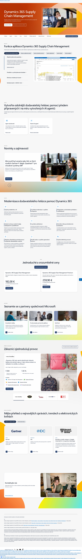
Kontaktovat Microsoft (23, 558)
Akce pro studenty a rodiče (58, 551)
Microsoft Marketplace (23, 554)
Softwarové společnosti (40, 554)
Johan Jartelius (40, 520)
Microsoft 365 (28, 553)
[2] (4, 534)
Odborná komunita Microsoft (13, 554)
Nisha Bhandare (41, 525)
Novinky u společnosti (57, 554)
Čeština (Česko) (3, 555)
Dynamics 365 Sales (23, 382)
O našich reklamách (64, 558)
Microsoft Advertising (35, 553)
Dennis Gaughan (54, 523)
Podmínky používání (50, 558)
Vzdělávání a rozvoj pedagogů (48, 551)
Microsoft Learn (64, 553)
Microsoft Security (14, 553)
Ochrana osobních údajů (32, 558)
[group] (40, 167)
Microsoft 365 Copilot (43, 553)
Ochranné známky (57, 558)
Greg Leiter (33, 523)
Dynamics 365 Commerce (12, 382)
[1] (4, 519)
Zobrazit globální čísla (9, 495)
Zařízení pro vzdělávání (11, 551)
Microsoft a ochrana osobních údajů (67, 554)
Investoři (75, 554)
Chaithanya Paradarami (61, 520)
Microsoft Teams (50, 553)
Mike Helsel (26, 525)
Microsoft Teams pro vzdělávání (21, 551)
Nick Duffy (36, 525)
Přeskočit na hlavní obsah (5, 0)
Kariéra (51, 554)
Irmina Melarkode (31, 525)
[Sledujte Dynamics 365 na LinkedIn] (17, 549)
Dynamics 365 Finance (29, 379)
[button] (59, 18)
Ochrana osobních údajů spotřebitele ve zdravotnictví (9, 558)
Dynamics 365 (22, 553)
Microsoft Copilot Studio (26, 384)
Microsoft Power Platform (31, 554)
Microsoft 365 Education (31, 551)
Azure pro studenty (66, 551)
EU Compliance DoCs (71, 558)
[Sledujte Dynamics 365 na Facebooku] (23, 549)
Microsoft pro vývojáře (57, 553)
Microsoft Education (3, 551)
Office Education (39, 551)
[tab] (11, 53)
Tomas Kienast (46, 520)
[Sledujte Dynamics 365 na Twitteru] (15, 549)
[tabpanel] (40, 73)
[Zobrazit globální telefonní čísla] (80, 280)
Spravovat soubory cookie (41, 558)
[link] (5, 37)
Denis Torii (55, 520)
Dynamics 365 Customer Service (13, 384)
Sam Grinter (51, 520)
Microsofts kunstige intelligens (5, 553)
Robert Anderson (34, 520)
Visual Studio (47, 554)
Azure (19, 553)
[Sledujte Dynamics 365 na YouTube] (20, 549)
